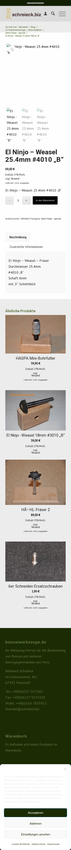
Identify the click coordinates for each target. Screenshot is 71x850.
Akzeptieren (35, 812)
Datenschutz (38, 844)
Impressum (53, 844)
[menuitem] (43, 13)
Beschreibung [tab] (17, 237)
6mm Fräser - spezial (51, 218)
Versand (15, 178)
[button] (65, 769)
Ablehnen (36, 823)
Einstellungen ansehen (35, 834)
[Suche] (51, 13)
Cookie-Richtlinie (21, 844)
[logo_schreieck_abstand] (29, 13)
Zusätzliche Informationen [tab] (26, 247)
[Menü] (60, 13)
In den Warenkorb (45, 200)
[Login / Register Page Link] (43, 13)
